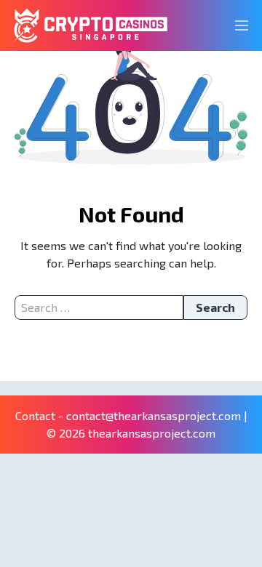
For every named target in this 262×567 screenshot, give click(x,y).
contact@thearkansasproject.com (153, 415)
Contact (35, 415)
